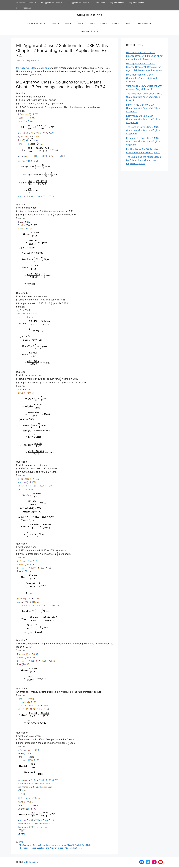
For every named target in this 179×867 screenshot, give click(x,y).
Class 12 (129, 23)
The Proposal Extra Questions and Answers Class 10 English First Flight (50, 848)
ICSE (21, 842)
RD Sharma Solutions (24, 3)
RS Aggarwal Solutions (50, 3)
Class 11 (116, 23)
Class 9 (67, 23)
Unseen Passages (23, 8)
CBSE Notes (100, 3)
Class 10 (55, 23)
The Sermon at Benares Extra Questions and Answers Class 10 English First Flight (55, 845)
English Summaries (136, 3)
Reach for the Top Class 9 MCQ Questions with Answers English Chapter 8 (143, 141)
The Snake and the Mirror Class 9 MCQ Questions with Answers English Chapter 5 (144, 160)
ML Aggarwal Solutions (77, 3)
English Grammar (117, 3)
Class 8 (79, 23)
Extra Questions (145, 23)
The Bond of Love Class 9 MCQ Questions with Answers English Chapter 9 (143, 130)
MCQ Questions (89, 15)
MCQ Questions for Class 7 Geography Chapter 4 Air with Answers (142, 78)
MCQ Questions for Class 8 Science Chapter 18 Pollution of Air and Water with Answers (144, 55)
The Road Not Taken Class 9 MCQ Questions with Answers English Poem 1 (144, 97)
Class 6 (103, 23)
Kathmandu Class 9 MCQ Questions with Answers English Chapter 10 (143, 119)
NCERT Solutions (34, 23)
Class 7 (91, 23)
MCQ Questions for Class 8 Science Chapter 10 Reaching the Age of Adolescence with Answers (144, 67)
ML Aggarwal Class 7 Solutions (32, 68)
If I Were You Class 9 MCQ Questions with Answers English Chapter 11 (143, 108)
